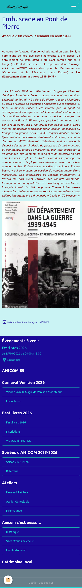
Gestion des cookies (41, 582)
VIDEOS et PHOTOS (18, 440)
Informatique (14, 510)
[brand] (18, 6)
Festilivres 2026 (14, 348)
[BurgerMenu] (74, 6)
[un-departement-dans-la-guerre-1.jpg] (41, 254)
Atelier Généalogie (17, 501)
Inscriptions (13, 401)
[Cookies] (8, 579)
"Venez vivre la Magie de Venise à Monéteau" (34, 392)
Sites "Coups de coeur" (20, 541)
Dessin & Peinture (17, 492)
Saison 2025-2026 (17, 462)
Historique (12, 532)
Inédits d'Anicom (16, 550)
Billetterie (12, 471)
